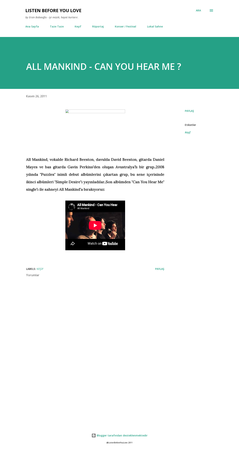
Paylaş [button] (189, 111)
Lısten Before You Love (53, 10)
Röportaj (98, 26)
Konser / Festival (125, 26)
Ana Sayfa (32, 26)
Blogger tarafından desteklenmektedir (122, 435)
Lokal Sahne (155, 26)
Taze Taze (57, 26)
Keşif (78, 26)
